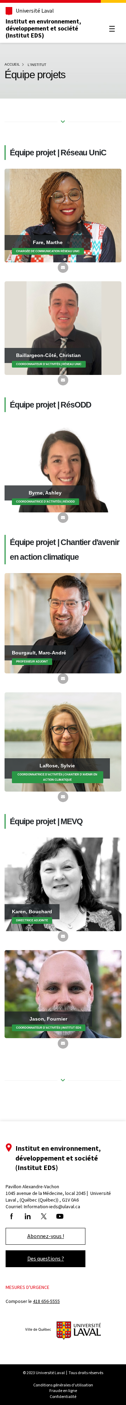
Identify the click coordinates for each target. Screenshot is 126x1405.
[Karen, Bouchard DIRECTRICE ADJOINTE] (63, 884)
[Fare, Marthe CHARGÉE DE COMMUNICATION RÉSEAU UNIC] (63, 215)
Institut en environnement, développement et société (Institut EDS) (43, 28)
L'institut (37, 65)
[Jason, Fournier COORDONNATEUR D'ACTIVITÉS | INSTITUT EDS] (63, 993)
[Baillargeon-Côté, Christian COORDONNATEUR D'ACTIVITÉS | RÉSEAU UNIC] (63, 327)
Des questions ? (45, 1258)
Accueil (12, 64)
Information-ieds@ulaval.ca (52, 1206)
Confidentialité (63, 1396)
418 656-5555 (46, 1301)
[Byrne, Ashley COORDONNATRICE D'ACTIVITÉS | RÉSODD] (63, 466)
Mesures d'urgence (27, 1287)
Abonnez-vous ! (45, 1236)
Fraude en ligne (63, 1390)
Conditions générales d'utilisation (63, 1385)
